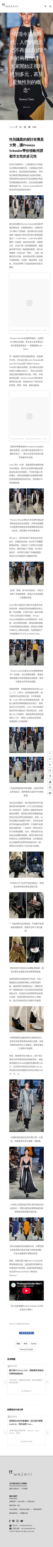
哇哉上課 (31, 1501)
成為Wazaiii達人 (25, 1509)
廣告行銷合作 (14, 1489)
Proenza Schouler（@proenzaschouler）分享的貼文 (30, 330)
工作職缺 (24, 1489)
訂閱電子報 (24, 1513)
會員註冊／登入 (14, 1505)
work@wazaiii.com (25, 1525)
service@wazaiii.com (28, 1528)
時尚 (25, 1344)
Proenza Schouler (26, 1349)
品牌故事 (12, 1501)
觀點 (18, 1344)
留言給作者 (27, 1333)
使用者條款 (37, 1509)
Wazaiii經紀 (13, 1509)
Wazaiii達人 (22, 1501)
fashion (33, 1344)
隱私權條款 (13, 1513)
